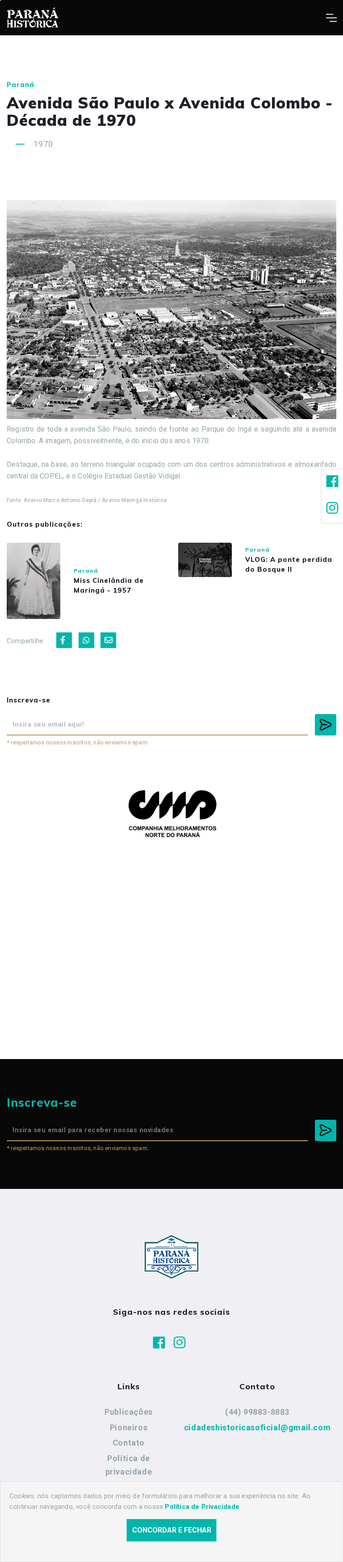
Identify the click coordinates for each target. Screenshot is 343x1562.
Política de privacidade (128, 1465)
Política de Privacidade (202, 1507)
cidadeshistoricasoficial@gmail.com (257, 1427)
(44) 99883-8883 (257, 1412)
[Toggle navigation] (331, 18)
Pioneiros (128, 1427)
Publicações (129, 1412)
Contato (129, 1442)
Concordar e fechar (171, 1530)
